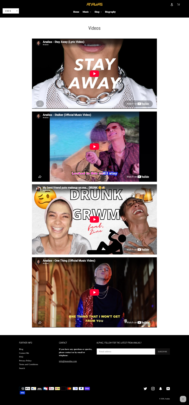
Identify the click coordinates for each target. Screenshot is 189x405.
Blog (21, 349)
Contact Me (24, 353)
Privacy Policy (25, 361)
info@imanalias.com (68, 361)
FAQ (21, 357)
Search (22, 368)
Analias (167, 399)
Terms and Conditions (28, 364)
